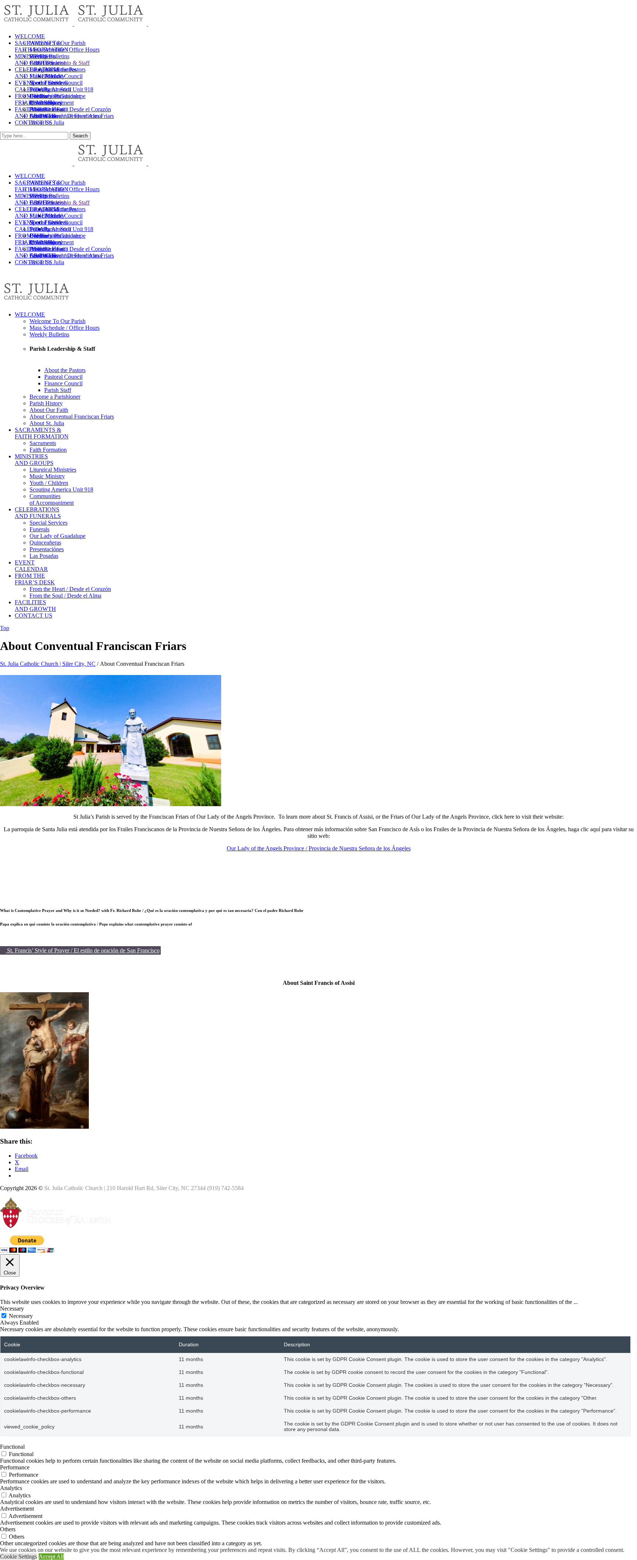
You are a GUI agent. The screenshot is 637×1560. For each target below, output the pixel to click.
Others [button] (7, 1529)
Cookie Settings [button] (18, 1556)
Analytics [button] (11, 1488)
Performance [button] (14, 1467)
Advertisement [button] (17, 1508)
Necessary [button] (12, 1308)
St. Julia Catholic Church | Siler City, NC (47, 664)
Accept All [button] (51, 1556)
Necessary (21, 1316)
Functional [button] (12, 1447)
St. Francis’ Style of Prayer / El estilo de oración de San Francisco (83, 950)
